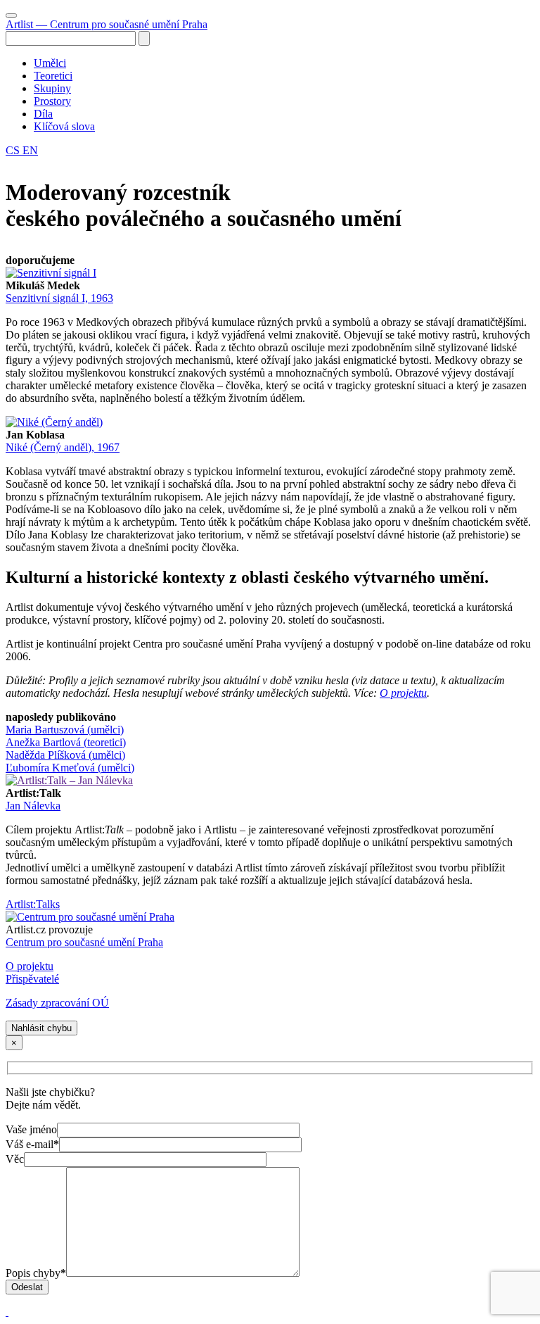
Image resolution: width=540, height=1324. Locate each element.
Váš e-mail (32, 1144)
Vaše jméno (31, 1129)
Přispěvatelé (32, 979)
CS (14, 150)
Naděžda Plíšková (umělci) (65, 755)
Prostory (52, 101)
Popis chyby (36, 1273)
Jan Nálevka (33, 806)
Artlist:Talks (33, 904)
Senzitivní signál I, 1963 (59, 298)
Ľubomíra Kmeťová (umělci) (70, 768)
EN (30, 150)
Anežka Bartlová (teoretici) (66, 742)
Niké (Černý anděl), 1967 (63, 447)
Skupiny (52, 88)
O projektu (403, 693)
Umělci (50, 63)
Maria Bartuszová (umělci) (65, 730)
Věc (15, 1159)
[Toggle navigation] (11, 15)
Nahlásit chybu (41, 1028)
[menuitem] (284, 63)
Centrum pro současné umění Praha (84, 942)
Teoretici (53, 76)
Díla (43, 114)
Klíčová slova (64, 126)
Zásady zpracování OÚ (57, 1003)
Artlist (106, 24)
